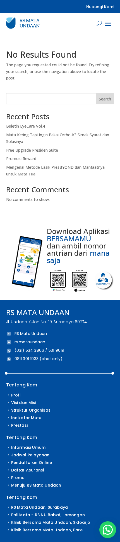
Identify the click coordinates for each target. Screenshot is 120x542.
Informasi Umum (28, 447)
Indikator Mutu (26, 418)
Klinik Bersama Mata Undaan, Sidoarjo (50, 522)
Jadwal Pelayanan (30, 455)
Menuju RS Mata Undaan (36, 485)
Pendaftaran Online (31, 462)
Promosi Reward (21, 158)
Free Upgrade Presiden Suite (32, 150)
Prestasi (19, 425)
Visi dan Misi (23, 402)
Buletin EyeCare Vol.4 (25, 126)
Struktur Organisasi (31, 410)
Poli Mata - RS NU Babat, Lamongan (48, 515)
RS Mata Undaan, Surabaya (39, 507)
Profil (16, 395)
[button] (107, 529)
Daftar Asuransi (27, 470)
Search (105, 99)
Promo (18, 477)
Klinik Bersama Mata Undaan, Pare (47, 530)
